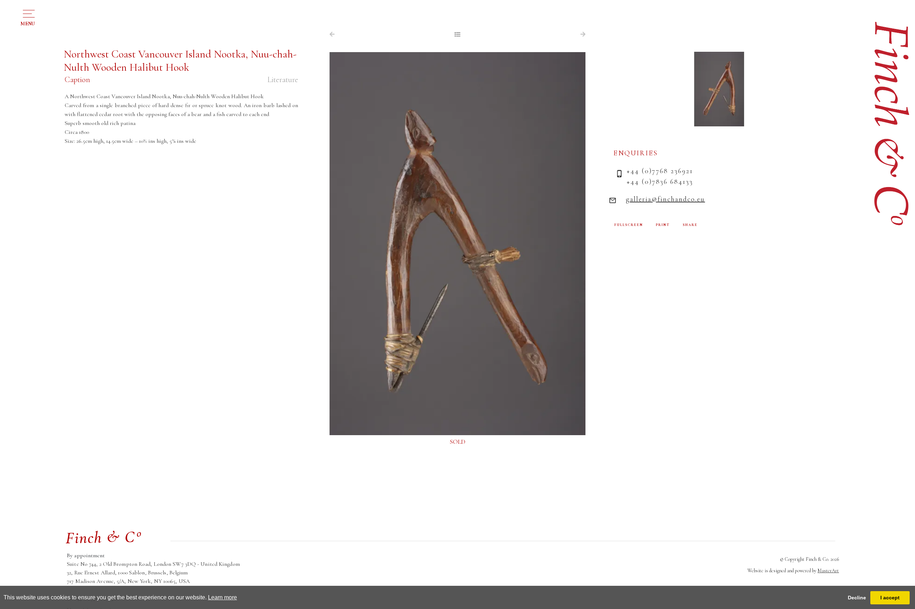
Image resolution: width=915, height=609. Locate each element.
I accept (890, 597)
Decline (857, 597)
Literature (282, 79)
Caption (77, 79)
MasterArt (828, 571)
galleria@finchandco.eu (665, 199)
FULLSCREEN (628, 225)
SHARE (690, 225)
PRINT (663, 225)
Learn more (222, 597)
